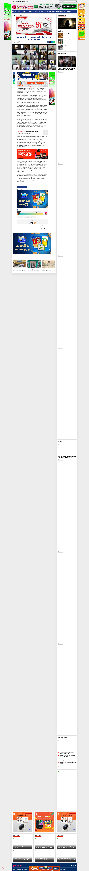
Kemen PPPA (19, 217)
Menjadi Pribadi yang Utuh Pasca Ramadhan (66, 30)
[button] (76, 1)
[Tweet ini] (50, 42)
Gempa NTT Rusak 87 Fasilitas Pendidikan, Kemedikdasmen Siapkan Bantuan (70, 348)
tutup (10, 3)
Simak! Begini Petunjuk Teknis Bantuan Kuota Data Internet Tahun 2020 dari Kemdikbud (24, 227)
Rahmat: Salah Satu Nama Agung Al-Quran (69, 34)
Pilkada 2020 (26, 217)
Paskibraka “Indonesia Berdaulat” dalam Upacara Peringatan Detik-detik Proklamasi (69, 72)
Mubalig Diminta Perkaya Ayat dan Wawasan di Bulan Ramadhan (70, 46)
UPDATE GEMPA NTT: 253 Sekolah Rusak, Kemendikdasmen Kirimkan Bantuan (69, 164)
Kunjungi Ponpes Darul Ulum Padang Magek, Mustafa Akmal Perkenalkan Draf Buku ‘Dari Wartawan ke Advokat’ (33, 270)
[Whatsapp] (54, 42)
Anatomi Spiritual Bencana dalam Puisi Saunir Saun (69, 552)
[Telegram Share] (52, 42)
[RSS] (35, 223)
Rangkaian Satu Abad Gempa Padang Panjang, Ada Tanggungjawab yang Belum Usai (48, 270)
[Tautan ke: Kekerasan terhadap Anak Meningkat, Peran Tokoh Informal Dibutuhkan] (60, 688)
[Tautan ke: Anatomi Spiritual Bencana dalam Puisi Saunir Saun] (60, 596)
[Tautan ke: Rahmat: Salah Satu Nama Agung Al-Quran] (60, 35)
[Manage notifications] (3, 868)
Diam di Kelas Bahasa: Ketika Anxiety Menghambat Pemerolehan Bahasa (69, 460)
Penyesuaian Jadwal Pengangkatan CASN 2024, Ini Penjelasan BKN (68, 753)
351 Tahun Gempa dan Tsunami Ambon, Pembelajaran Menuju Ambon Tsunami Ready (67, 759)
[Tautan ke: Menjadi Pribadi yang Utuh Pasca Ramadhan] (67, 23)
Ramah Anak (33, 217)
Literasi (14, 42)
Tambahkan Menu (25, 1)
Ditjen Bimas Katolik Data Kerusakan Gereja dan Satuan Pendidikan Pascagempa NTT (70, 256)
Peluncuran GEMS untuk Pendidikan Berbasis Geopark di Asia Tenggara (19, 270)
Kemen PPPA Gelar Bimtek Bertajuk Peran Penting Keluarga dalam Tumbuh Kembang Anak (41, 227)
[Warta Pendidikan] (22, 6)
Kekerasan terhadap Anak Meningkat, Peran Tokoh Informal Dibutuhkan (69, 644)
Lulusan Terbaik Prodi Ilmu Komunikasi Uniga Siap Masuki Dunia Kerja (67, 756)
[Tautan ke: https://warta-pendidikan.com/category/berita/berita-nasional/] (75, 54)
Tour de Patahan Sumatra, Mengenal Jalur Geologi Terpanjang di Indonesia (67, 457)
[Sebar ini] (48, 42)
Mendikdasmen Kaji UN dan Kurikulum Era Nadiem (68, 763)
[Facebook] (30, 223)
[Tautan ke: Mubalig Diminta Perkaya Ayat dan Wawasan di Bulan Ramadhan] (60, 47)
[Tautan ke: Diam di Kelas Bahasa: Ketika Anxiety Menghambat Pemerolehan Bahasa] (60, 504)
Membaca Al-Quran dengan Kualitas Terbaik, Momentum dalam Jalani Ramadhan (69, 40)
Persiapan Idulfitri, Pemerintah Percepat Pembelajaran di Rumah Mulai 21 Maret (68, 766)
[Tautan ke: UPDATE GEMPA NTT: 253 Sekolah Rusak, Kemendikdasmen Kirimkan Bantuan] (60, 208)
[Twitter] (32, 223)
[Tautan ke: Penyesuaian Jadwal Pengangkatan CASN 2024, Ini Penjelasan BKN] (67, 745)
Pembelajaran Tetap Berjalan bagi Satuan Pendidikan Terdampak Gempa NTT (66, 69)
